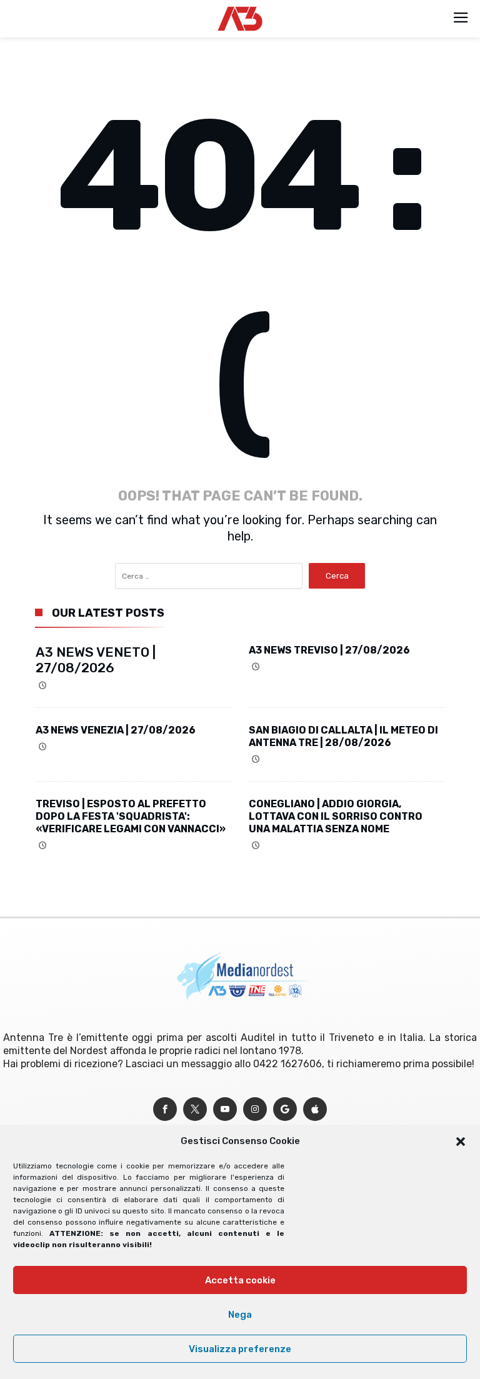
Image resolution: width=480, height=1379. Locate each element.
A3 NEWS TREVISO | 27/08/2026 (329, 650)
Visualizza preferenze (240, 1349)
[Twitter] (195, 1109)
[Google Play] (285, 1109)
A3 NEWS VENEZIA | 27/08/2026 (116, 730)
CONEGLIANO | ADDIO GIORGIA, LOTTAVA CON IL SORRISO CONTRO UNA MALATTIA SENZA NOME (335, 816)
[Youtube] (225, 1109)
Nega (240, 1314)
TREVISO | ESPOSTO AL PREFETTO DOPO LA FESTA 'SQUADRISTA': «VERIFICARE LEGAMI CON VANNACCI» (131, 816)
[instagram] (255, 1109)
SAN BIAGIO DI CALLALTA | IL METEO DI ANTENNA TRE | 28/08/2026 (343, 736)
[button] (460, 1141)
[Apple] (315, 1109)
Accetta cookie (240, 1280)
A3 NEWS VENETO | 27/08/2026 (96, 659)
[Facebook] (165, 1109)
